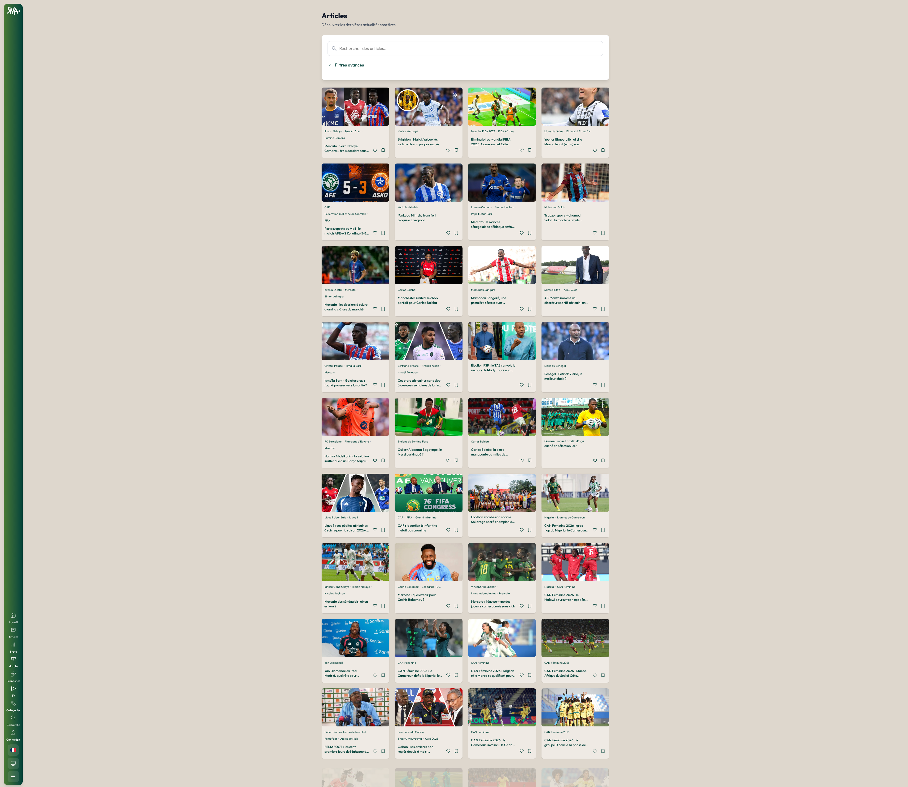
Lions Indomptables (483, 593)
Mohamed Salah (554, 207)
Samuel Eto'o (552, 290)
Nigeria (549, 517)
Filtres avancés (349, 65)
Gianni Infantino (426, 517)
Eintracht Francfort (578, 131)
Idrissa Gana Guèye (336, 586)
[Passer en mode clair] (13, 763)
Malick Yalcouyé (408, 131)
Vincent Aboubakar (483, 586)
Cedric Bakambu (408, 586)
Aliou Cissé (570, 290)
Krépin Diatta (333, 290)
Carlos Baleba (406, 290)
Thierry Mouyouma (410, 738)
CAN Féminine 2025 (556, 662)
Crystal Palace (333, 365)
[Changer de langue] (13, 750)
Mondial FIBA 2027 (483, 131)
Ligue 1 (353, 517)
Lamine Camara (334, 138)
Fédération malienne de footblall (345, 214)
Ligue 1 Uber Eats (335, 517)
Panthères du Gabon (411, 732)
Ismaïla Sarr (353, 131)
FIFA (327, 220)
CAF (327, 207)
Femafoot (330, 738)
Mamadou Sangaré (483, 290)
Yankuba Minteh (408, 207)
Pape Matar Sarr (481, 214)
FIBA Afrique (506, 131)
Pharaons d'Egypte (357, 441)
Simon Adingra (334, 296)
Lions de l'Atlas (553, 131)
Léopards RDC (431, 586)
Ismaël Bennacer (408, 372)
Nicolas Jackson (334, 593)
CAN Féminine (566, 586)
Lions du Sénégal (555, 365)
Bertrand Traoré (408, 365)
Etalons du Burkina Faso (413, 441)
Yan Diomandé (333, 662)
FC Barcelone (332, 441)
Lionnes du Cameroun (571, 517)
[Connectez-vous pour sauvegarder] (383, 151)
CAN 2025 (431, 738)
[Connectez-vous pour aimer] (375, 151)
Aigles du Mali (349, 738)
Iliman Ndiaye (333, 131)
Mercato (350, 290)
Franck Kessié (430, 365)
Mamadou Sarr (504, 207)
